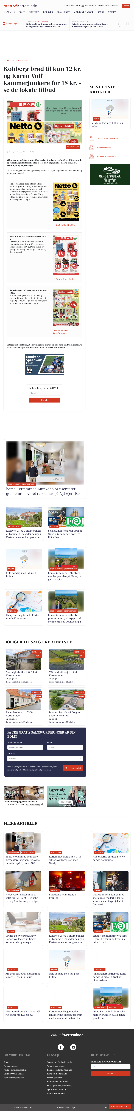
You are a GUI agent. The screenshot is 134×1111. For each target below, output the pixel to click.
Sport (101, 12)
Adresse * (11, 753)
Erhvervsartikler (54, 1077)
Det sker (48, 12)
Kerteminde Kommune (57, 1081)
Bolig (22, 12)
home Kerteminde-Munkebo (19, 682)
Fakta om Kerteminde (57, 1074)
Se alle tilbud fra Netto (66, 225)
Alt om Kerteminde (56, 1093)
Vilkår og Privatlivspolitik (15, 1070)
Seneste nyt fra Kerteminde (59, 1062)
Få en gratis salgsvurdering (59, 1085)
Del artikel (71, 146)
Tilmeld (126, 6)
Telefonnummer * (15, 742)
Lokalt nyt (63, 12)
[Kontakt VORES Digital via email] (73, 1047)
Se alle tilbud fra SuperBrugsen (60, 332)
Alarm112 (9, 12)
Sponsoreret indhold (56, 1089)
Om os (6, 1062)
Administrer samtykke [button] (14, 1077)
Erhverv (34, 12)
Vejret (112, 12)
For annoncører (11, 1066)
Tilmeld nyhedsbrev (120, 1106)
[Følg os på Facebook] (61, 1047)
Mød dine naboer (83, 12)
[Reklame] (44, 364)
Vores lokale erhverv (56, 1066)
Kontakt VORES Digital (14, 1074)
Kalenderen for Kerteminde (59, 1070)
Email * (50, 742)
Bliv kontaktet (73, 768)
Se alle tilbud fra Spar (66, 279)
